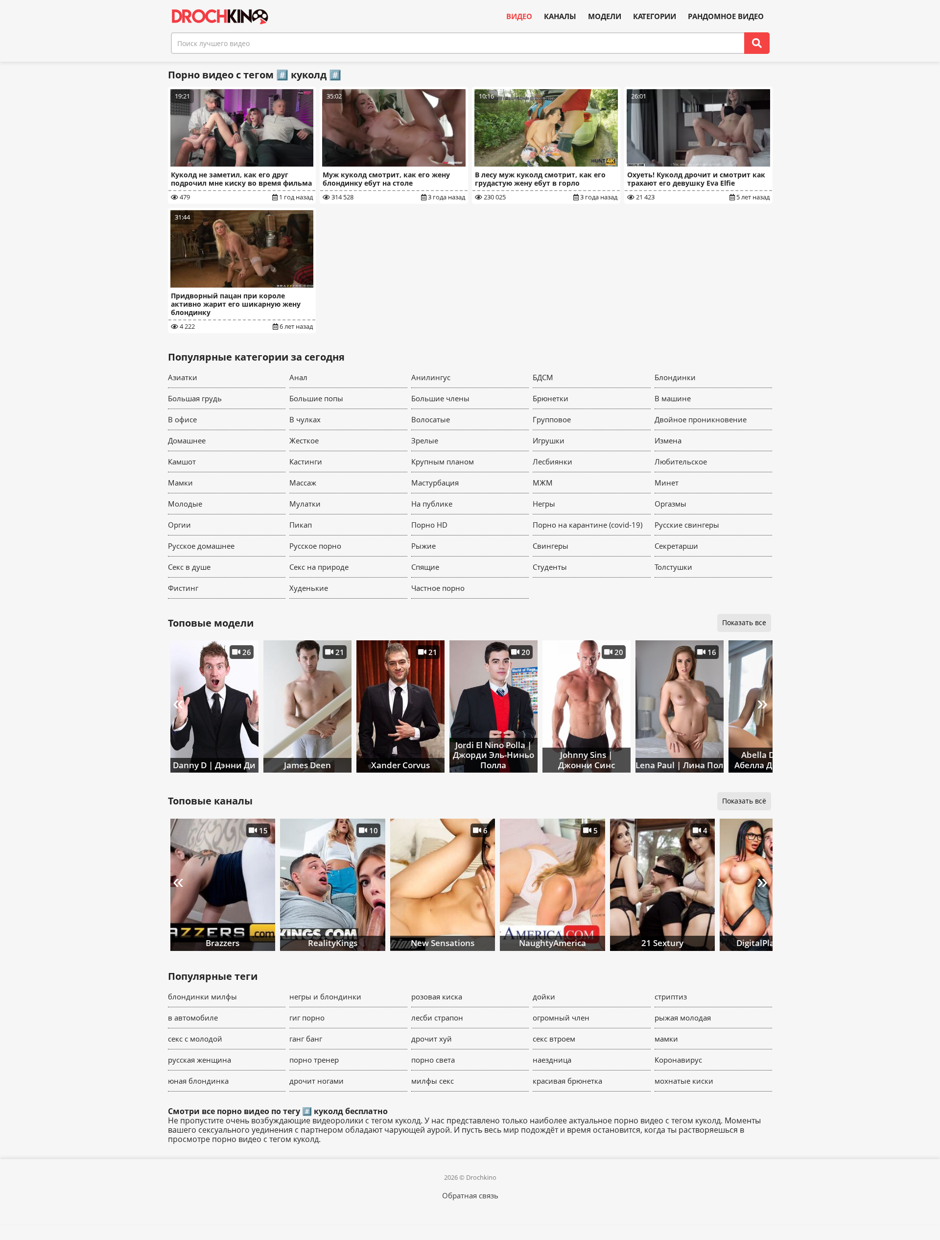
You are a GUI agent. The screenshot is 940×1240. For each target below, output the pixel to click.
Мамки (180, 482)
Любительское (681, 461)
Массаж (302, 482)
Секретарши (676, 546)
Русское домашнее (201, 546)
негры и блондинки (325, 996)
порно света (433, 1060)
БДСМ (543, 377)
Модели (604, 16)
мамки (666, 1039)
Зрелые (424, 440)
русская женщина (199, 1060)
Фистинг (183, 588)
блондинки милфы (202, 996)
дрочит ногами (316, 1081)
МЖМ (543, 482)
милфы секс (432, 1081)
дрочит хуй (431, 1039)
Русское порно (315, 546)
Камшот (182, 461)
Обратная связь (470, 1195)
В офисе (182, 419)
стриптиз (671, 996)
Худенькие (308, 588)
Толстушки (673, 567)
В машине (673, 398)
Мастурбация (435, 482)
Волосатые (430, 419)
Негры (544, 504)
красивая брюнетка (567, 1081)
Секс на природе (319, 567)
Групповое (552, 419)
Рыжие (423, 546)
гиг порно (307, 1017)
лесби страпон (437, 1017)
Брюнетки (550, 398)
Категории (654, 16)
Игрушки (548, 440)
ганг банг (305, 1039)
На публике (431, 504)
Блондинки (675, 377)
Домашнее (187, 440)
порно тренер (314, 1060)
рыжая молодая (683, 1017)
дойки (544, 996)
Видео (519, 16)
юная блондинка (198, 1081)
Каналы (560, 16)
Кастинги (305, 461)
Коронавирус (678, 1060)
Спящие (425, 567)
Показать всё (744, 800)
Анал (298, 377)
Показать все (744, 622)
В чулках (305, 419)
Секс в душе (189, 567)
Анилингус (430, 377)
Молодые (185, 504)
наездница (552, 1060)
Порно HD (429, 525)
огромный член (561, 1017)
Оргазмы (670, 504)
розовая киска (436, 996)
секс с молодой (195, 1039)
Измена (668, 440)
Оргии (179, 525)
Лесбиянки (552, 461)
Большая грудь (195, 398)
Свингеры (550, 546)
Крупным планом (442, 461)
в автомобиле (193, 1017)
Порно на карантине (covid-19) (587, 525)
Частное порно (438, 588)
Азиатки (182, 377)
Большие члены (440, 398)
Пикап (300, 525)
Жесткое (304, 440)
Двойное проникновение (701, 419)
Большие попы (316, 398)
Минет (667, 482)
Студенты (550, 567)
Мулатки (305, 504)
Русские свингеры (687, 525)
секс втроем (554, 1039)
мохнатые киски (684, 1081)
